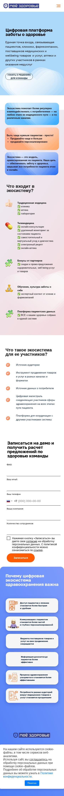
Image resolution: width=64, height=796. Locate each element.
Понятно (32, 783)
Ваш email (12, 479)
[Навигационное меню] (58, 6)
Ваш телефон (14, 494)
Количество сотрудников (20, 523)
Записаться (21, 557)
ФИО (9, 464)
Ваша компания (15, 508)
